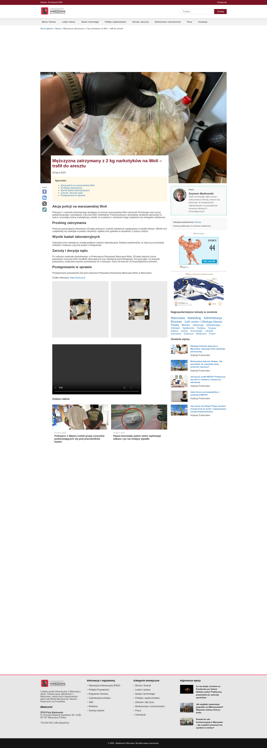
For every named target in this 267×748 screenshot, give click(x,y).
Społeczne (188, 328)
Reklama (93, 706)
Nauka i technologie (90, 22)
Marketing (194, 318)
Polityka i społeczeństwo (115, 22)
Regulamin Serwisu (98, 694)
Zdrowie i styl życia (140, 22)
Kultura (174, 331)
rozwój (184, 331)
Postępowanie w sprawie (73, 195)
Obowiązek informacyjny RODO (104, 685)
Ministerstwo (213, 325)
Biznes (186, 325)
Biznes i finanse (49, 22)
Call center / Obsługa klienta (203, 321)
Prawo (212, 334)
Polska (175, 325)
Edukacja (188, 333)
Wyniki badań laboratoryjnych (75, 190)
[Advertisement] (133, 50)
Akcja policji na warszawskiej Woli (78, 185)
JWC (91, 702)
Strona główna (46, 28)
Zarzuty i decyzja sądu (72, 193)
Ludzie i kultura (68, 22)
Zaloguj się (222, 2)
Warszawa (178, 318)
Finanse (212, 328)
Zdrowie (175, 328)
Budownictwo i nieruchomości (168, 22)
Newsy (58, 28)
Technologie (196, 331)
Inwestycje (202, 22)
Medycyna (201, 334)
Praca (189, 22)
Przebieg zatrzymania (71, 188)
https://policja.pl (77, 277)
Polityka (201, 328)
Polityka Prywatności (99, 690)
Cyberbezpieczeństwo (100, 698)
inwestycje (176, 333)
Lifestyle (209, 331)
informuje (198, 325)
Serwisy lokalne (96, 710)
